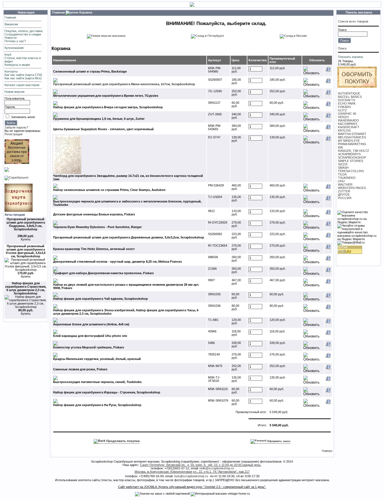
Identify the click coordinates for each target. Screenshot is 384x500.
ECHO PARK (347, 103)
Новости (10, 37)
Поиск (342, 29)
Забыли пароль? (16, 127)
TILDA (342, 174)
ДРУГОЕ (344, 194)
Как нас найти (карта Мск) (23, 78)
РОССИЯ (344, 198)
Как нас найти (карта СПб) (23, 74)
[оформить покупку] (357, 86)
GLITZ (342, 110)
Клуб (7, 54)
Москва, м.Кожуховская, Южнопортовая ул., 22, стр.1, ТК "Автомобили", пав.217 (192, 471)
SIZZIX (342, 164)
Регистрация (13, 134)
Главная (10, 17)
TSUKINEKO (347, 177)
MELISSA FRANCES (352, 137)
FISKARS (344, 107)
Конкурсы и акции (17, 64)
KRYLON (344, 130)
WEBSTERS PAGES (352, 188)
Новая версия (14, 91)
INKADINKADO (348, 120)
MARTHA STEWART (352, 134)
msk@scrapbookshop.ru (191, 476)
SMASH (343, 167)
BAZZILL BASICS (350, 96)
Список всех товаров (353, 21)
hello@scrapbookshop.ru (217, 468)
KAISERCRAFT (348, 127)
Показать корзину (350, 56)
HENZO (343, 117)
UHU (341, 181)
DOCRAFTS (346, 100)
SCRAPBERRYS (349, 154)
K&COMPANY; (348, 123)
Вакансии (11, 24)
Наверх (327, 450)
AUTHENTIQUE (349, 93)
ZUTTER (344, 191)
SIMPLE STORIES (350, 161)
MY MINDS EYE (349, 140)
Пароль (9, 107)
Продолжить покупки (122, 441)
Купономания (14, 47)
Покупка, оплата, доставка (23, 31)
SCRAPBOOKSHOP (352, 157)
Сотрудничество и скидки (22, 34)
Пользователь (14, 98)
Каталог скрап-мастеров (21, 85)
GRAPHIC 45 (347, 113)
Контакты (11, 71)
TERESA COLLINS (351, 171)
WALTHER (345, 184)
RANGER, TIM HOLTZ (353, 150)
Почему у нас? (15, 41)
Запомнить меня (23, 117)
